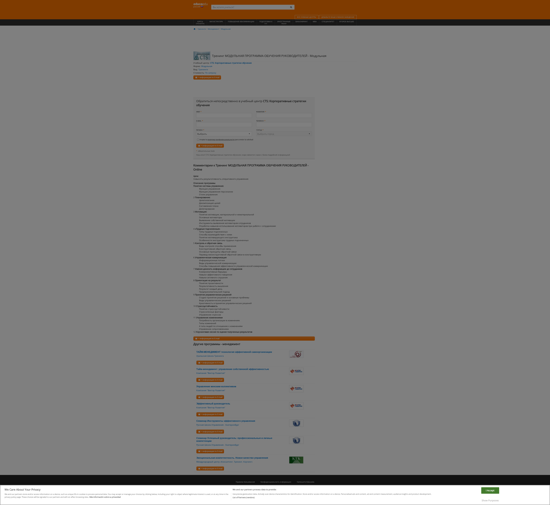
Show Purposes (490, 500)
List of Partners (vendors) (244, 497)
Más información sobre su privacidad (105, 497)
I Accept (490, 490)
